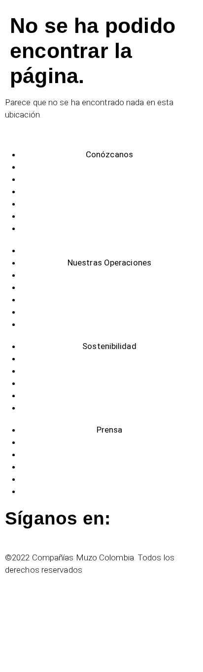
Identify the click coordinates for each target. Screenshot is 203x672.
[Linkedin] (30, 534)
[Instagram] (19, 534)
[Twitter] (9, 534)
